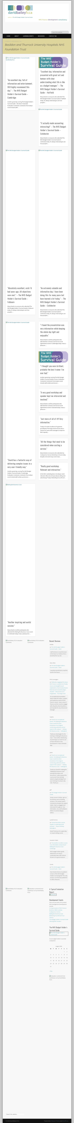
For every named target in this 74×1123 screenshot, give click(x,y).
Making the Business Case (56, 914)
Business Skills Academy (55, 910)
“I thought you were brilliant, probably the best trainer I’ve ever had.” (52, 369)
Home (8, 36)
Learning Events (28, 36)
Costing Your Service (54, 912)
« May (50, 971)
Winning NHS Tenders (55, 921)
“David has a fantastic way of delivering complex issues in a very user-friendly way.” (19, 463)
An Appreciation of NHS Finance (58, 908)
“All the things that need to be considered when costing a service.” (52, 445)
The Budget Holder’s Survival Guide (58, 919)
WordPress (65, 1121)
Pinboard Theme (55, 1121)
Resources (41, 36)
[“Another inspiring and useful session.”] (20, 551)
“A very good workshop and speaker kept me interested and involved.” (53, 396)
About (17, 36)
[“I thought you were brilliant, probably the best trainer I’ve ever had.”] (53, 357)
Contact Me (53, 36)
